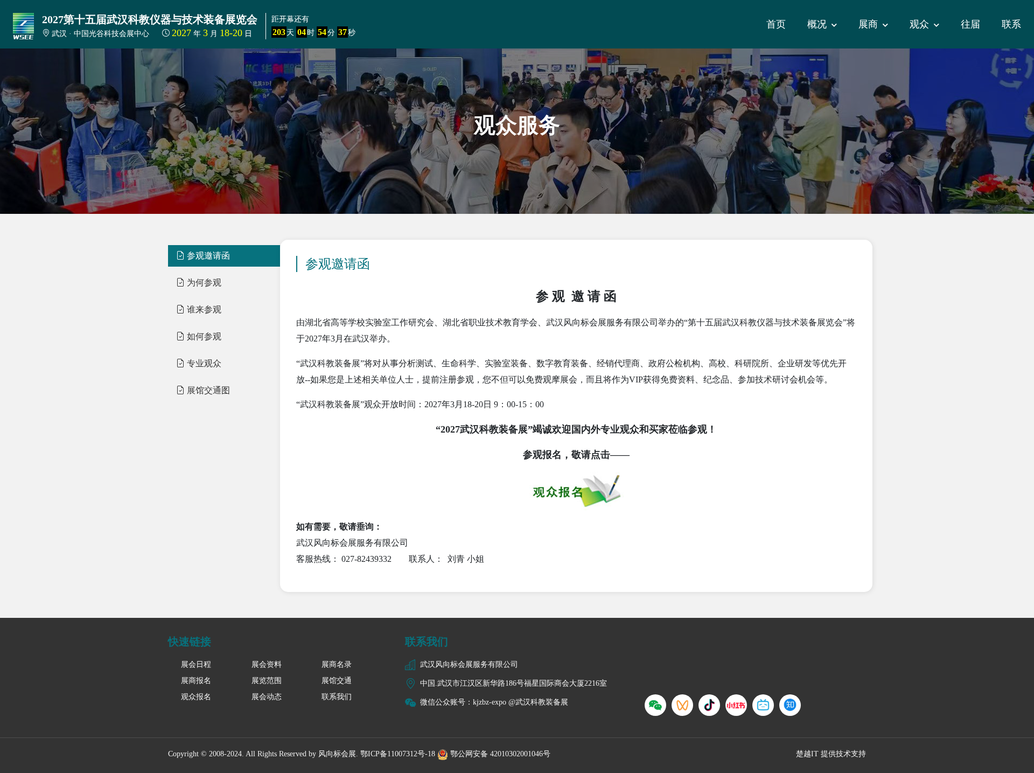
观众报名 (196, 697)
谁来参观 (203, 309)
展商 (869, 24)
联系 (1011, 24)
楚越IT (807, 754)
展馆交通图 (207, 390)
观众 (921, 24)
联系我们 (337, 697)
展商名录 (337, 664)
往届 (970, 24)
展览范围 (266, 681)
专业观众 (203, 363)
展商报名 (196, 681)
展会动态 (266, 697)
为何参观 (203, 282)
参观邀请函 (207, 255)
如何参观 (203, 336)
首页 (776, 24)
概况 (818, 24)
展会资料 (266, 664)
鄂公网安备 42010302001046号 (499, 754)
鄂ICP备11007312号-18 (397, 754)
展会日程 (196, 664)
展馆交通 (337, 681)
